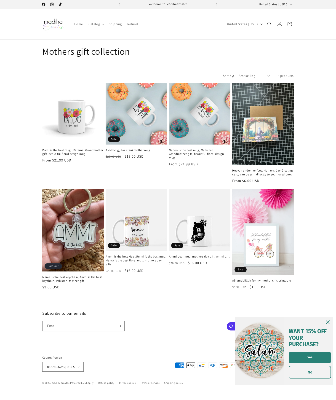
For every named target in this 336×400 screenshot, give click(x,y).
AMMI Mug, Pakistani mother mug (128, 150)
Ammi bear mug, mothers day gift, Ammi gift (199, 256)
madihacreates (61, 382)
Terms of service (150, 382)
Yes (309, 357)
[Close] (327, 322)
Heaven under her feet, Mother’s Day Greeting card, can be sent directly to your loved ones (262, 172)
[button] (96, 24)
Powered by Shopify (82, 382)
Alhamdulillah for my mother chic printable (261, 280)
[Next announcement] (217, 4)
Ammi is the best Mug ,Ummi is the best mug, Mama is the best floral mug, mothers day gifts (136, 260)
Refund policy (106, 382)
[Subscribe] (119, 326)
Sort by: (228, 76)
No (310, 372)
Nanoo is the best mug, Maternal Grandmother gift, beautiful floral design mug (196, 154)
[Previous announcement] (119, 4)
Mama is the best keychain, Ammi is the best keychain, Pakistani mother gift (72, 279)
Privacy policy (127, 382)
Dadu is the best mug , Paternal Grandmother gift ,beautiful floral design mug (72, 152)
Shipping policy (173, 382)
